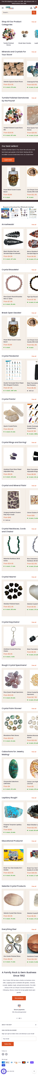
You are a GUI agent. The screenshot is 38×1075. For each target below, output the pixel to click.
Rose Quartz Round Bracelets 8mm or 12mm (13, 297)
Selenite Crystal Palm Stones (12, 913)
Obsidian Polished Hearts (11, 604)
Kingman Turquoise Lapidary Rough (12, 825)
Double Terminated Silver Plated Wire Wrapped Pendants (13, 384)
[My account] (31, 8)
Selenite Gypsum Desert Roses (13, 81)
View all (34, 22)
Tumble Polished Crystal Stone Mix (13, 128)
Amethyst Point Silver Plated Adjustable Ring (12, 470)
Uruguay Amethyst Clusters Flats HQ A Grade (12, 513)
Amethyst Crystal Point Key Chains (12, 650)
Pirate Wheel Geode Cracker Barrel (12, 190)
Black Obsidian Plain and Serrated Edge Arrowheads (12, 252)
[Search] (34, 12)
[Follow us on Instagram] (6, 1054)
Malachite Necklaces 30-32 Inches (12, 559)
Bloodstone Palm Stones (11, 735)
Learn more (8, 160)
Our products (19, 998)
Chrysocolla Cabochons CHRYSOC (11, 782)
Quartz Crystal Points (10, 426)
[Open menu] (3, 8)
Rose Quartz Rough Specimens (13, 692)
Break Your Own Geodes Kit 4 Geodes (13, 869)
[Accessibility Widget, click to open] (4, 1071)
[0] (35, 8)
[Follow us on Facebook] (3, 1054)
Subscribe (7, 1044)
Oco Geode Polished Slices (12, 956)
